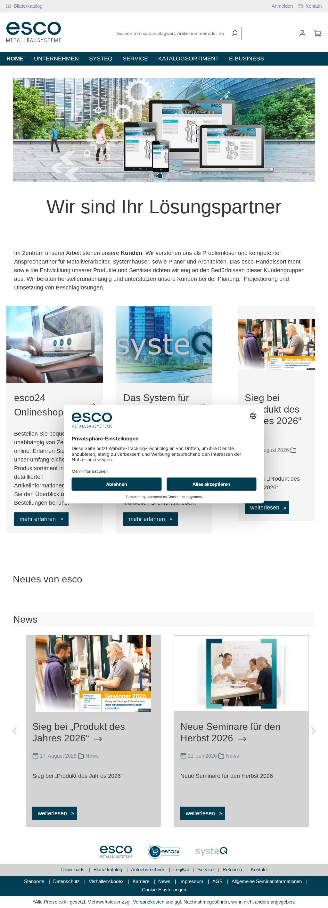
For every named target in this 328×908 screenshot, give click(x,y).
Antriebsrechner (148, 869)
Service (206, 869)
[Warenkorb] (316, 33)
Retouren (233, 869)
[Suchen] (234, 33)
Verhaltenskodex (107, 881)
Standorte (34, 881)
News (165, 881)
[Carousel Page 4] (176, 175)
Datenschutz (67, 881)
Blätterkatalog (108, 869)
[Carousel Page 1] (151, 175)
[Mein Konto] (302, 33)
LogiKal (181, 869)
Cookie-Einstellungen (164, 889)
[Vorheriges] (17, 130)
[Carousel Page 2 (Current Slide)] (159, 175)
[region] (164, 130)
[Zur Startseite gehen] (33, 32)
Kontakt (259, 869)
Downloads (73, 869)
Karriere (142, 881)
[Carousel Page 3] (168, 175)
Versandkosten (148, 901)
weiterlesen (265, 507)
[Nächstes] (310, 130)
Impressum (192, 881)
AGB (218, 881)
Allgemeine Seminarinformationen (267, 881)
